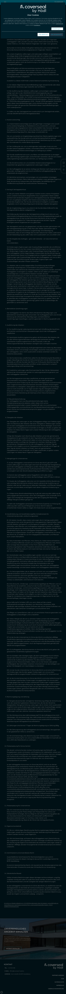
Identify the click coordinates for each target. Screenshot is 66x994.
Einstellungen (56, 29)
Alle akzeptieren (56, 34)
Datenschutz (59, 23)
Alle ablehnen (43, 34)
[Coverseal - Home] (33, 11)
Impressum (37, 25)
